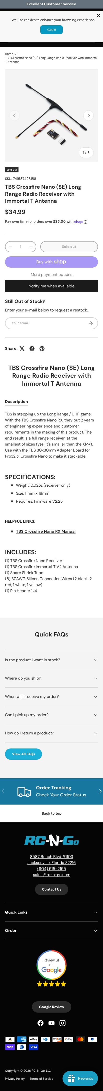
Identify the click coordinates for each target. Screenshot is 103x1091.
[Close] (98, 15)
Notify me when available (51, 286)
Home (9, 54)
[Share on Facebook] (32, 349)
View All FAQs (23, 754)
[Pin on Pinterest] (42, 349)
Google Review (51, 1007)
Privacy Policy (15, 1079)
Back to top (52, 813)
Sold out (69, 246)
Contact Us (51, 889)
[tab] (16, 401)
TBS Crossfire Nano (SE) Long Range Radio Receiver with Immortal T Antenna (51, 60)
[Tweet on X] (22, 349)
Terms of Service (41, 1079)
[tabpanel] (51, 504)
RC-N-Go (38, 1071)
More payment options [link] (51, 274)
